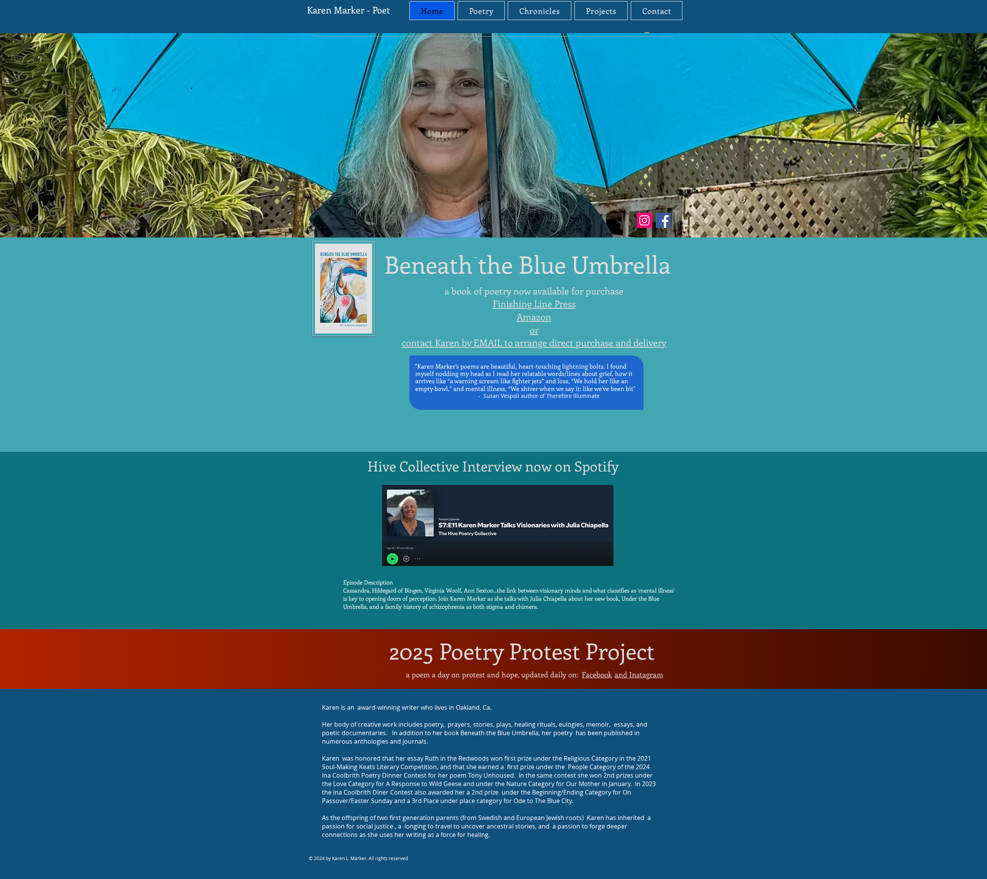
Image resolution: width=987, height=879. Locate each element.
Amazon (534, 316)
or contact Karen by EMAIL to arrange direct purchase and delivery (534, 336)
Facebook (597, 674)
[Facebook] (663, 220)
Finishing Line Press (534, 303)
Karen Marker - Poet (348, 9)
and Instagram (639, 674)
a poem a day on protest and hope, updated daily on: (492, 674)
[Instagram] (644, 220)
